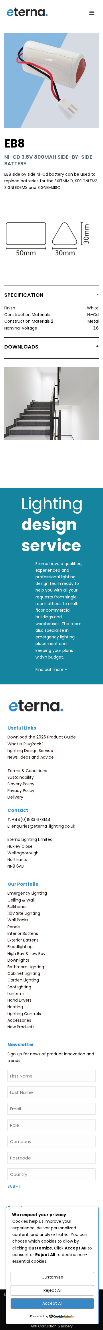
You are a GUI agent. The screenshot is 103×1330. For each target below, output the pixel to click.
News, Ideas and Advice (30, 757)
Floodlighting (20, 947)
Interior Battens (22, 933)
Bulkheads (17, 907)
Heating (15, 1007)
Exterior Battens (23, 940)
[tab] (51, 296)
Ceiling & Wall (21, 900)
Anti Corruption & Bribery (52, 1326)
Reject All (52, 1290)
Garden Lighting (23, 980)
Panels (13, 927)
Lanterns (16, 993)
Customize (52, 1277)
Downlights (18, 960)
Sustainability (20, 777)
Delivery (15, 797)
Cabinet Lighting (23, 973)
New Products (21, 1027)
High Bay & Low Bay (26, 953)
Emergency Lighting (27, 893)
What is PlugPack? (25, 744)
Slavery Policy (20, 784)
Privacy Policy (20, 790)
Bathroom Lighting (25, 967)
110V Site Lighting (23, 913)
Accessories (19, 1020)
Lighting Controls (24, 1014)
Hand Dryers (19, 1000)
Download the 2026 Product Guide (41, 737)
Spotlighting (19, 987)
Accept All (52, 1303)
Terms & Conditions (27, 771)
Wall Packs (17, 920)
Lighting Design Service (30, 750)
